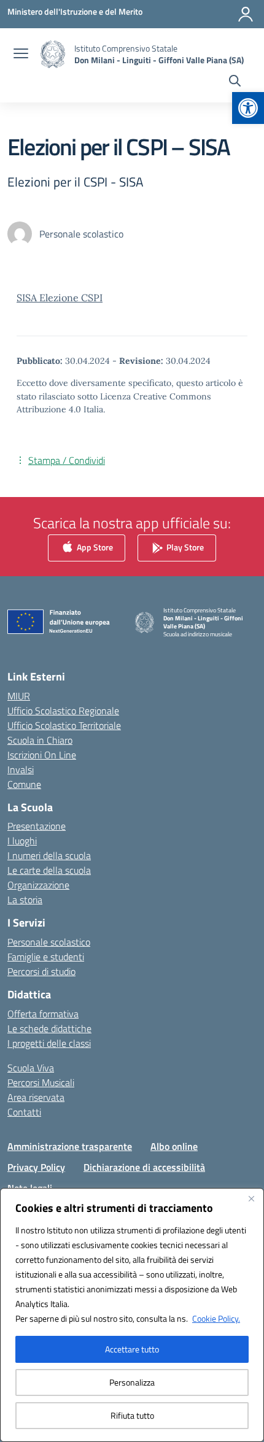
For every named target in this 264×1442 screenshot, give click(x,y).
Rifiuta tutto (132, 1415)
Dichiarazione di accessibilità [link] (144, 1167)
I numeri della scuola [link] (49, 855)
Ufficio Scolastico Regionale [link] (63, 710)
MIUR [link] (18, 695)
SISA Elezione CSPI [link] (60, 297)
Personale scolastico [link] (48, 942)
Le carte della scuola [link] (49, 870)
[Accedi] (246, 14)
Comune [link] (24, 784)
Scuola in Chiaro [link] (39, 740)
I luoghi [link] (22, 840)
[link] (248, 108)
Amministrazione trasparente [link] (69, 1146)
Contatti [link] (24, 1112)
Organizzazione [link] (38, 884)
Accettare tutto (132, 1349)
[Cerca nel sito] (234, 82)
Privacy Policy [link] (36, 1167)
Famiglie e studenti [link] (45, 956)
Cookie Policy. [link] (216, 1318)
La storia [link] (24, 899)
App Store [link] (94, 546)
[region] (132, 1315)
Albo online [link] (174, 1146)
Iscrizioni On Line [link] (41, 754)
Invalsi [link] (20, 769)
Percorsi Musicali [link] (40, 1082)
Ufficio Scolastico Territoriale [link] (64, 725)
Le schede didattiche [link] (49, 1028)
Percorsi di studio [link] (41, 971)
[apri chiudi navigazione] (21, 54)
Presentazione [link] (36, 826)
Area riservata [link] (35, 1097)
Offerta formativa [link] (43, 1013)
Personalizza (132, 1382)
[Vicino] (251, 1198)
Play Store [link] (184, 546)
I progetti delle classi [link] (49, 1043)
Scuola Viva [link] (30, 1067)
